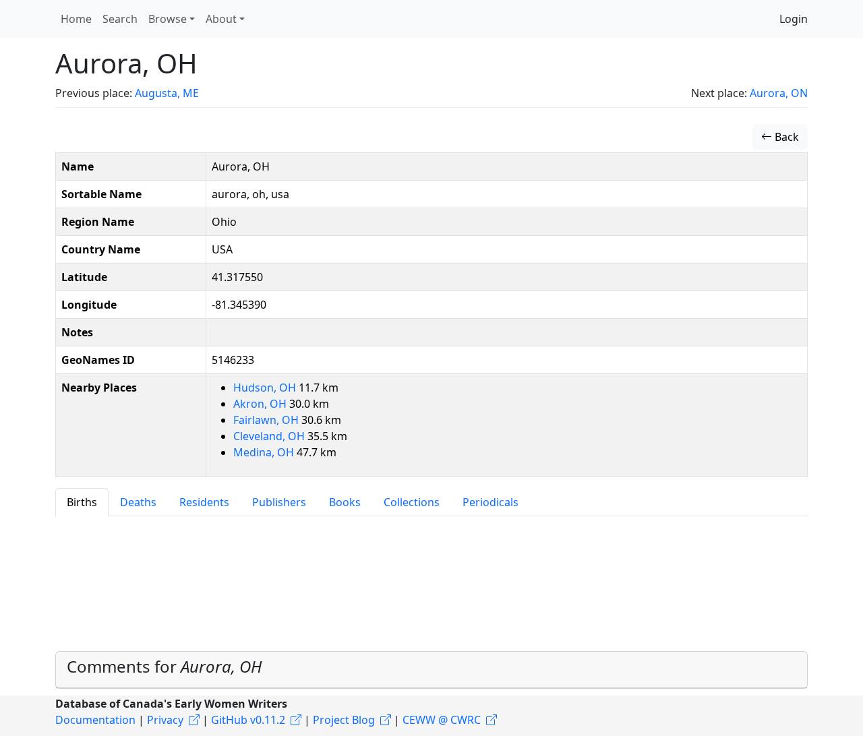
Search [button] (120, 18)
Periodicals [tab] (490, 502)
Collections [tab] (412, 502)
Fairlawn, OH (267, 419)
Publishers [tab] (279, 502)
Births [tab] (82, 502)
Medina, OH (265, 452)
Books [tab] (345, 502)
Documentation (95, 719)
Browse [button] (167, 18)
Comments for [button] (164, 666)
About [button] (221, 18)
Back (785, 136)
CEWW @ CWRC (442, 719)
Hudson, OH (266, 387)
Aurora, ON (779, 93)
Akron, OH (261, 403)
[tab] (431, 670)
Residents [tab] (204, 502)
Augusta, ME (167, 93)
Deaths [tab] (138, 502)
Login (793, 18)
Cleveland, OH (270, 436)
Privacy (165, 719)
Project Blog (344, 719)
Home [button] (76, 18)
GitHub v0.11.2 (248, 719)
